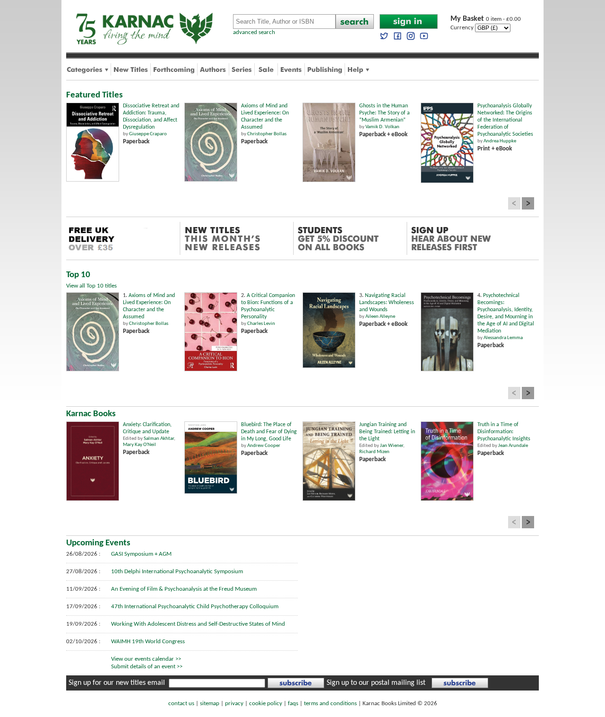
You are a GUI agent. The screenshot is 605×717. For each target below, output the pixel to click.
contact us (181, 703)
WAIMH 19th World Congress (148, 641)
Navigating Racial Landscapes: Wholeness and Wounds (386, 303)
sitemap (209, 703)
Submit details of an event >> (146, 667)
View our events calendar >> (146, 659)
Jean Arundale (513, 445)
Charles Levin (261, 323)
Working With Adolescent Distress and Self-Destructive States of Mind (198, 624)
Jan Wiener (391, 445)
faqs (293, 703)
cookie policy (265, 703)
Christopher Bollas (266, 134)
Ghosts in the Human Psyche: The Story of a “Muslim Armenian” (384, 113)
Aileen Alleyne (380, 316)
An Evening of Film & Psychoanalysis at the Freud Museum (184, 589)
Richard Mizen (374, 452)
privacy (234, 703)
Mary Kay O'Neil (139, 444)
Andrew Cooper (263, 445)
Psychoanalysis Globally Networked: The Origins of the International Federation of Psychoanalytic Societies (505, 120)
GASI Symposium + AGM (141, 554)
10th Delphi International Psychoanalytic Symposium (177, 571)
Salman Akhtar (159, 438)
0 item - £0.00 (485, 19)
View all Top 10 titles (91, 286)
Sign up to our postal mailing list (376, 683)
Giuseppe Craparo (148, 134)
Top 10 (78, 275)
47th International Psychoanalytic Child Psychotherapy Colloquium (194, 606)
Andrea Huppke (500, 141)
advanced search (254, 32)
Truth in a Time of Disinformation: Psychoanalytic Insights (503, 432)
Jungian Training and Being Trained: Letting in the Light (387, 432)
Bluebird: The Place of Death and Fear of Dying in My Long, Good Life (269, 432)
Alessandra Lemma (503, 338)
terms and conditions (330, 703)
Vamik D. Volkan (382, 127)
